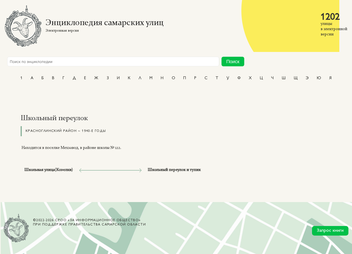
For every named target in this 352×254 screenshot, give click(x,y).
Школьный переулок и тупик (174, 170)
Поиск (232, 61)
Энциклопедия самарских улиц (104, 23)
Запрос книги (330, 230)
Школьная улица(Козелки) (49, 170)
